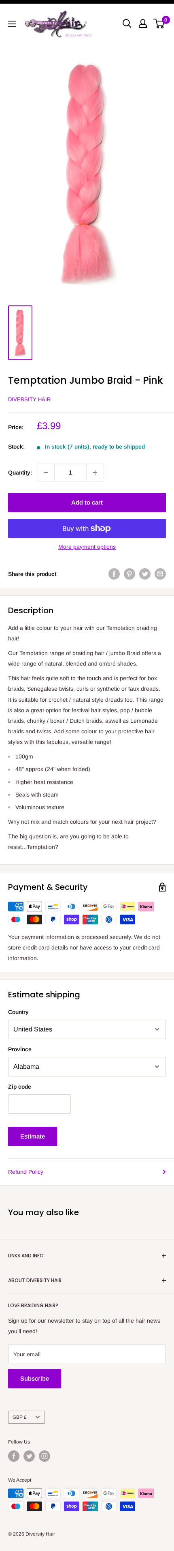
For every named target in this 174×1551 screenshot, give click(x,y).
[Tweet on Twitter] (145, 574)
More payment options (87, 546)
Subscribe (34, 1378)
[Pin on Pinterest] (129, 574)
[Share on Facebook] (114, 574)
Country (18, 1012)
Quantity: (20, 472)
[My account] (143, 23)
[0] (159, 23)
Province (20, 1049)
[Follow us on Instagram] (44, 1456)
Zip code (19, 1086)
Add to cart (87, 502)
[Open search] (127, 23)
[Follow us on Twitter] (29, 1456)
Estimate (32, 1136)
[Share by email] (160, 574)
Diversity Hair (29, 399)
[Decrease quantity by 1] (45, 472)
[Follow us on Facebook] (13, 1456)
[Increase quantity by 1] (95, 472)
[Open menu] (12, 24)
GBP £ (20, 1417)
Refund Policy (25, 1172)
